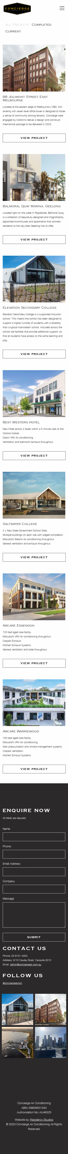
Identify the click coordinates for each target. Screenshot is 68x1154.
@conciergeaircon (12, 983)
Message (14, 898)
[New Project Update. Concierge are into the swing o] (17, 1042)
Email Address (17, 863)
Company (9, 881)
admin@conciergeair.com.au (25, 964)
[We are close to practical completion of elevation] (17, 1009)
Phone (7, 846)
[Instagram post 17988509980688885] (50, 1042)
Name (12, 828)
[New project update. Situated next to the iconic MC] (50, 1009)
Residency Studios (41, 1119)
